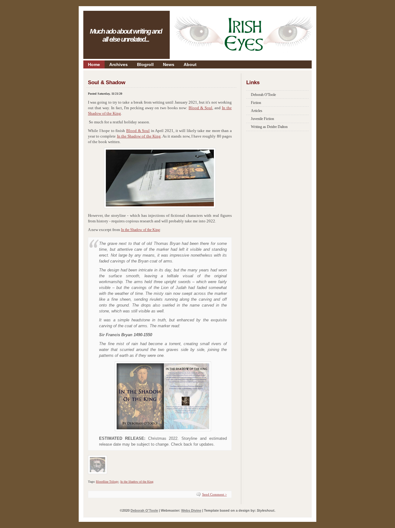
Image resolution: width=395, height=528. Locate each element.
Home (94, 64)
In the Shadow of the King (139, 136)
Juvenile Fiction (262, 119)
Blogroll (145, 64)
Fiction (256, 103)
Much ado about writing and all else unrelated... (126, 35)
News (168, 64)
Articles (256, 111)
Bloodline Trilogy (107, 481)
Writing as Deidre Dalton (269, 127)
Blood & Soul (200, 107)
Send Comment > (214, 494)
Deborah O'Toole (263, 95)
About (190, 64)
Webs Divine (191, 510)
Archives (118, 64)
